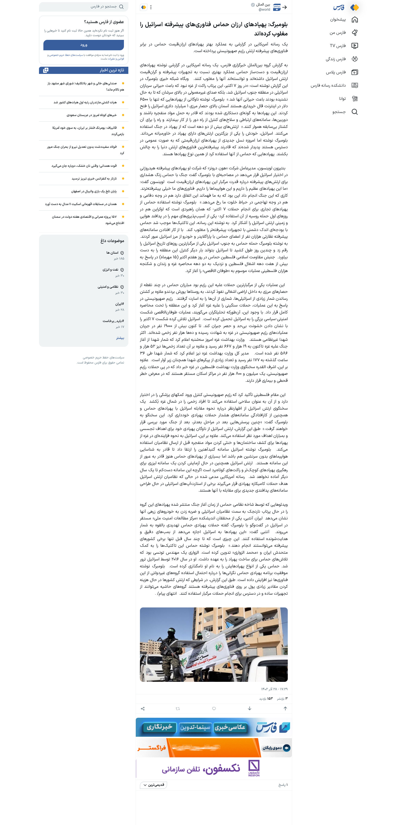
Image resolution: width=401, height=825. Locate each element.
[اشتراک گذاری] (142, 708)
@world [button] (264, 9)
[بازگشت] (284, 7)
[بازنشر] (178, 709)
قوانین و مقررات (116, 59)
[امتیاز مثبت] (285, 708)
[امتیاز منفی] (249, 708)
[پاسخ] (214, 708)
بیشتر (120, 338)
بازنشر (282, 698)
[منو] (151, 7)
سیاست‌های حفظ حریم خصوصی (66, 55)
